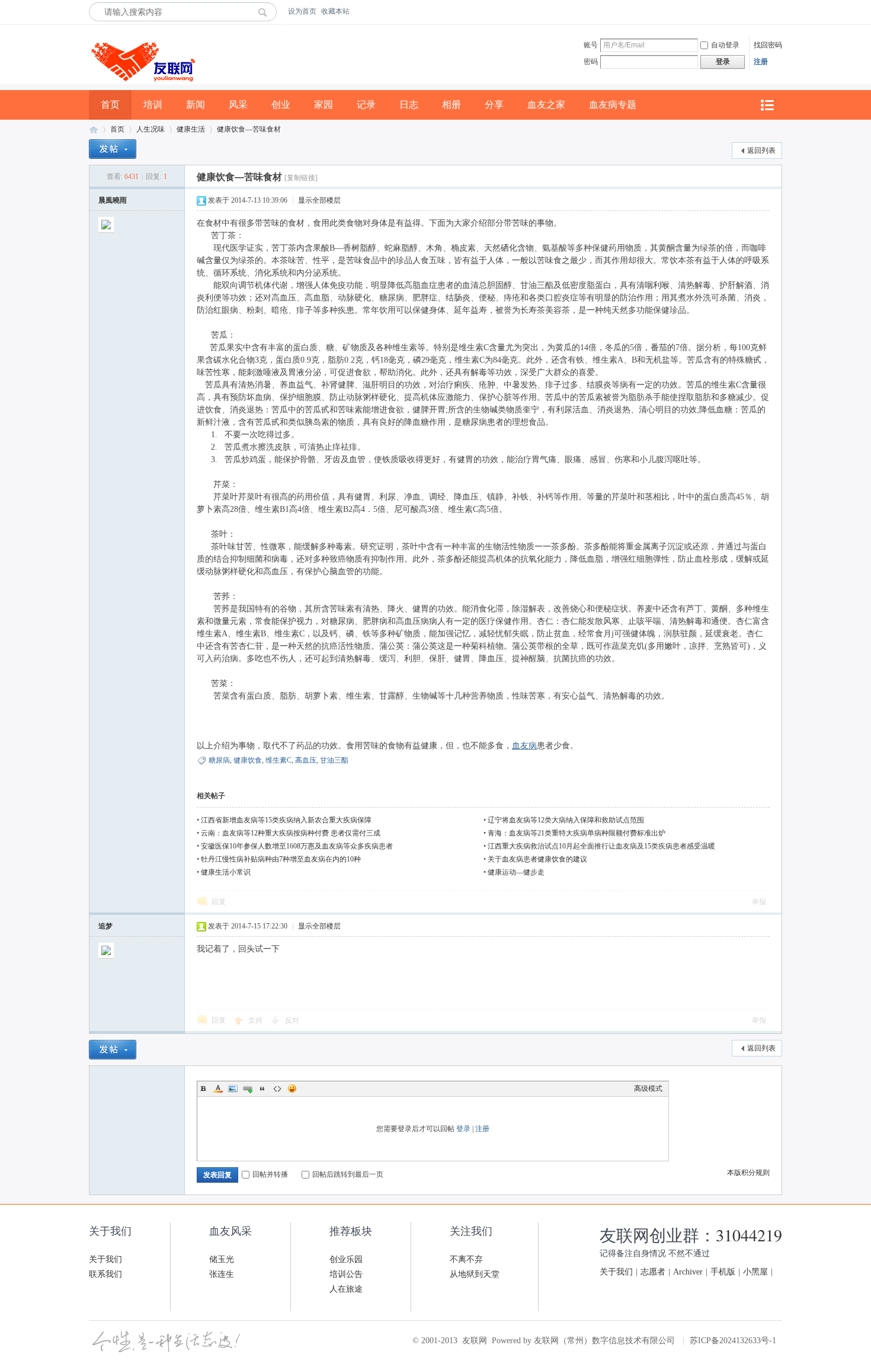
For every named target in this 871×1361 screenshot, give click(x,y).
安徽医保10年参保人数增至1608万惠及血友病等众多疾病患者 (297, 846)
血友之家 (546, 105)
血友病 (524, 745)
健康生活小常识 (226, 872)
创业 (280, 105)
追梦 (105, 926)
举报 (759, 902)
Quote (262, 1088)
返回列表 (761, 150)
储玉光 (221, 1259)
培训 (152, 105)
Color (218, 1088)
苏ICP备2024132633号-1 (733, 1340)
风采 (238, 105)
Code (277, 1088)
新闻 (195, 105)
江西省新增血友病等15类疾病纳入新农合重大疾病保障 (286, 820)
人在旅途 (346, 1289)
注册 (761, 61)
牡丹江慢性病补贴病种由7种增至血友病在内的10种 (281, 859)
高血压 (305, 760)
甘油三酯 (334, 760)
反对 (292, 1020)
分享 (494, 105)
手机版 (722, 1271)
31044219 (749, 1235)
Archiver (688, 1271)
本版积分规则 (748, 1172)
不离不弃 (466, 1259)
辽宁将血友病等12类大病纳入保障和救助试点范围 (566, 820)
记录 (366, 105)
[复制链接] (301, 178)
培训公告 (346, 1274)
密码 (591, 61)
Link (248, 1088)
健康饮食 (247, 760)
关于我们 (105, 1259)
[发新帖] (112, 149)
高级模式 (648, 1088)
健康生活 (191, 129)
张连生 (221, 1274)
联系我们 (105, 1274)
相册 (451, 105)
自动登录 (725, 45)
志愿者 (653, 1271)
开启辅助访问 (779, 11)
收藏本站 (335, 11)
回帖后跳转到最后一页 (347, 1174)
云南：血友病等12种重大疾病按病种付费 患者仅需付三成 (290, 833)
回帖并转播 (270, 1174)
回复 (219, 902)
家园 (323, 105)
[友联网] (142, 88)
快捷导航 (766, 105)
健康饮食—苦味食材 (249, 129)
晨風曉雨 (112, 200)
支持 (256, 1020)
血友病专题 (612, 105)
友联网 (93, 129)
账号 (591, 45)
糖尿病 (219, 760)
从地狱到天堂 (474, 1274)
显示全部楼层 (319, 200)
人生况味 (150, 129)
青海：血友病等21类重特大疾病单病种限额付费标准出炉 (576, 833)
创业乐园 (346, 1259)
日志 (408, 105)
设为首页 (302, 11)
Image (233, 1088)
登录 (463, 1129)
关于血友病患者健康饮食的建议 (537, 859)
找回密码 (768, 45)
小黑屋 (755, 1271)
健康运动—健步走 (516, 872)
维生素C (278, 760)
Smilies (292, 1088)
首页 (110, 105)
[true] (265, 12)
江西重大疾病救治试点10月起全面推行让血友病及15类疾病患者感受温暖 (601, 846)
